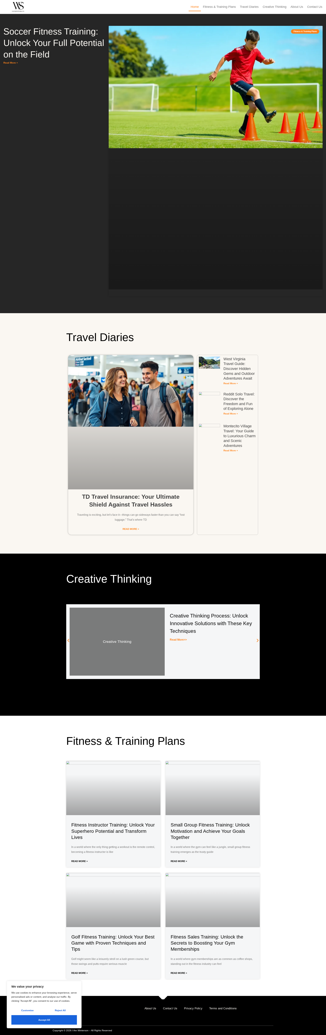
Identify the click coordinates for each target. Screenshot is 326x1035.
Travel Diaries (249, 6)
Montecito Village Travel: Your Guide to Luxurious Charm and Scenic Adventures (239, 436)
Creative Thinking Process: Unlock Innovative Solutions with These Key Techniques (211, 623)
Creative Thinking (274, 6)
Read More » (10, 62)
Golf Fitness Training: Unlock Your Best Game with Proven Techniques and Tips (113, 943)
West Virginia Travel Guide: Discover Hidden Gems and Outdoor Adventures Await (239, 368)
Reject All (60, 1010)
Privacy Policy (193, 1008)
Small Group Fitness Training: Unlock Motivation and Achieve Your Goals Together (210, 831)
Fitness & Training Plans (219, 6)
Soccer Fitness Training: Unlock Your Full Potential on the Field (53, 43)
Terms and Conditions (223, 1008)
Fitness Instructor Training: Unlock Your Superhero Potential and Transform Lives (113, 831)
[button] (68, 640)
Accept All (44, 1020)
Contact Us (314, 6)
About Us (297, 6)
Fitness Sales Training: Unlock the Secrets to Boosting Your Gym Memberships (207, 943)
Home (195, 6)
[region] (44, 1004)
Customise (27, 1010)
